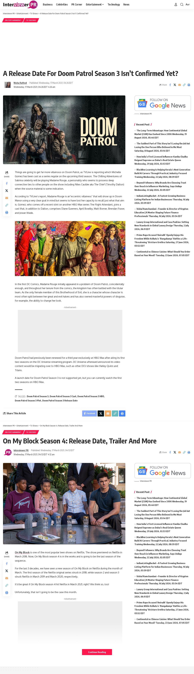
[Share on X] (175, 84)
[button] (175, 4)
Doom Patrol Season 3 (37, 396)
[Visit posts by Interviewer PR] (7, 452)
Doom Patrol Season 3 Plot (28, 400)
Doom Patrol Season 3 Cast (63, 396)
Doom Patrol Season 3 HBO (90, 396)
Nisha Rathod (20, 82)
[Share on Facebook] (170, 84)
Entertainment (13, 20)
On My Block (22, 552)
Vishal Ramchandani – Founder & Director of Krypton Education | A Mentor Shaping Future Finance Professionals (161, 212)
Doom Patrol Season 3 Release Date (60, 400)
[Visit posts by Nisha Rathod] (7, 84)
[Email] (179, 84)
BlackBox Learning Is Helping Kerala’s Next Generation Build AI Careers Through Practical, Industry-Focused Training (162, 173)
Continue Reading (97, 652)
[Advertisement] (97, 46)
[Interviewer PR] (20, 4)
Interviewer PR (21, 450)
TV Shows (31, 20)
